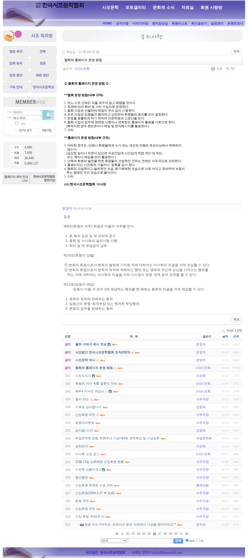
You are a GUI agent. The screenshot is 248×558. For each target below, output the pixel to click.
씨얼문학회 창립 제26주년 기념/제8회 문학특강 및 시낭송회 (117, 438)
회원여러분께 (84, 423)
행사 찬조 (82, 399)
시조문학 (110, 7)
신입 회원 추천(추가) (89, 516)
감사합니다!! (84, 430)
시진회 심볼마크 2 (88, 469)
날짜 (225, 336)
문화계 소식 (164, 7)
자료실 (187, 7)
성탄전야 (81, 446)
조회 (236, 336)
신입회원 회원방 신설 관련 (94, 485)
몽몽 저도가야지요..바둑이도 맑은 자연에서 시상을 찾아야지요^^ (130, 524)
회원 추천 (82, 501)
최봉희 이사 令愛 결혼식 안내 (96, 383)
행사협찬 (81, 477)
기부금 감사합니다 (88, 407)
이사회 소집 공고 (87, 454)
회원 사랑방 (211, 7)
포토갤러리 (135, 7)
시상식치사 (83, 376)
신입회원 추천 (85, 415)
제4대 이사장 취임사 (89, 391)
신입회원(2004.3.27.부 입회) (95, 493)
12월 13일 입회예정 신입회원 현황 (99, 462)
